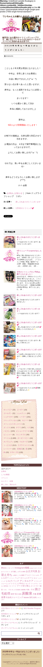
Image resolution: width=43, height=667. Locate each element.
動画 (18, 589)
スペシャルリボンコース (13, 424)
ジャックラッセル (10, 420)
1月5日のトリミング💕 (25, 208)
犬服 (34, 594)
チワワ (18, 427)
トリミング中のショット (21, 583)
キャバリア (8, 410)
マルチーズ (23, 442)
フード (14, 586)
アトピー (28, 575)
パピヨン (7, 431)
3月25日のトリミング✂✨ (24, 546)
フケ (10, 586)
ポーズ (33, 586)
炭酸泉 (27, 593)
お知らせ (18, 193)
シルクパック (12, 581)
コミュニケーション (28, 578)
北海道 (19, 449)
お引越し (14, 571)
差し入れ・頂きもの (8, 484)
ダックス (7, 427)
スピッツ (25, 420)
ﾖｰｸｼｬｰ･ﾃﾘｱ (14, 452)
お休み (10, 193)
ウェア (17, 578)
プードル (7, 438)
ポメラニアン (9, 442)
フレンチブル (21, 435)
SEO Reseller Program (32, 608)
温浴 (19, 594)
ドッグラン (34, 583)
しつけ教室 (5, 474)
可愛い (28, 590)
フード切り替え (23, 586)
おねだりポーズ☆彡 (36, 568)
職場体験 (26, 597)
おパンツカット (5, 571)
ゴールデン (8, 413)
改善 (12, 594)
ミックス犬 (8, 445)
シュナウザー (9, 417)
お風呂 (15, 575)
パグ (28, 427)
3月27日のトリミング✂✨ (24, 519)
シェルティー (21, 413)
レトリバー (8, 449)
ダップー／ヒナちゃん (9, 622)
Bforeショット (7, 568)
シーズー (22, 417)
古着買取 (23, 589)
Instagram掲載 (22, 567)
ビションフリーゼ (22, 431)
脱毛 (31, 597)
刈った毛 (14, 589)
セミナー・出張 (7, 481)
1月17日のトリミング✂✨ (11, 608)
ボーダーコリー (23, 438)
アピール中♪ (35, 575)
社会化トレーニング (14, 597)
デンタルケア (26, 581)
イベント (4, 478)
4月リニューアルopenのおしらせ (27, 532)
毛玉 (16, 594)
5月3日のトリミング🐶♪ (10, 614)
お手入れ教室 (21, 571)
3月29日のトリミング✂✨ (24, 492)
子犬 (32, 590)
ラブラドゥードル (24, 445)
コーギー (20, 410)
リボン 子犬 (7, 589)
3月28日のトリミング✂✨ (24, 505)
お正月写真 (31, 571)
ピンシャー (8, 435)
